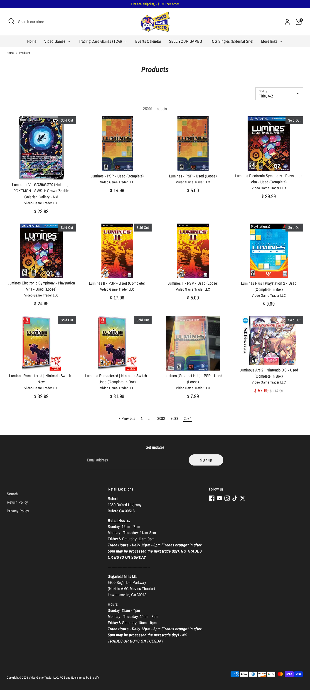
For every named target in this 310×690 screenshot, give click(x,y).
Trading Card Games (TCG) (101, 41)
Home (32, 41)
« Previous (126, 418)
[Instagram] (227, 498)
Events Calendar (148, 41)
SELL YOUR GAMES (185, 41)
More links (269, 41)
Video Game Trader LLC (43, 677)
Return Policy (17, 502)
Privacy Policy (18, 511)
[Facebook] (211, 498)
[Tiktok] (235, 498)
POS (62, 677)
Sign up (206, 460)
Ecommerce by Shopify (85, 677)
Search (12, 493)
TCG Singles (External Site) (231, 41)
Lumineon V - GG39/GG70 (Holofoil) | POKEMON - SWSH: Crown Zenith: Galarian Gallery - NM (41, 191)
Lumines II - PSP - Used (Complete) (117, 283)
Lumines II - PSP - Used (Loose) (192, 283)
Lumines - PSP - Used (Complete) (117, 176)
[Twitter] (242, 498)
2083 (174, 418)
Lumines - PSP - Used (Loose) (193, 176)
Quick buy (41, 171)
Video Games (55, 41)
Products (24, 53)
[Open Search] (11, 21)
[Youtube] (219, 498)
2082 (161, 418)
